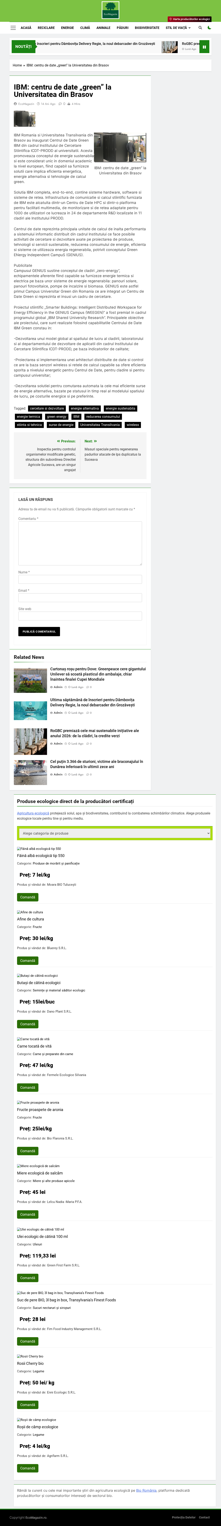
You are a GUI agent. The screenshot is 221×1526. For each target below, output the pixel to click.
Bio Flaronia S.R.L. (60, 1138)
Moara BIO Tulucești (61, 885)
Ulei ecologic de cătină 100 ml (42, 1236)
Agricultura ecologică (33, 813)
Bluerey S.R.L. (57, 948)
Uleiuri (37, 1244)
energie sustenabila (120, 408)
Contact (204, 1517)
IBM (76, 417)
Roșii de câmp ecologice (37, 1427)
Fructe (37, 927)
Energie (67, 28)
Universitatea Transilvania (100, 425)
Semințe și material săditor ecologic (59, 990)
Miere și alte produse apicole (54, 1181)
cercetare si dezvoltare (47, 408)
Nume (24, 572)
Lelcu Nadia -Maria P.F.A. (64, 1202)
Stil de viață (176, 28)
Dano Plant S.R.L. (59, 1011)
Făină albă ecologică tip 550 (41, 855)
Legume (38, 1371)
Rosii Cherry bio (30, 1363)
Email (23, 591)
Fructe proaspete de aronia (40, 1109)
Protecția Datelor (184, 1517)
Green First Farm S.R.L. (63, 1265)
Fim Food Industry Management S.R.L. (74, 1329)
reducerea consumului (103, 417)
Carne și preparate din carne (53, 1054)
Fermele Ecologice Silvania (66, 1075)
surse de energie (61, 425)
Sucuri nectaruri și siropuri (52, 1308)
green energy (56, 417)
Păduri (122, 28)
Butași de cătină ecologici (38, 982)
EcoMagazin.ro (35, 1517)
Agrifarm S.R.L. (58, 1456)
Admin (58, 687)
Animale (103, 28)
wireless (133, 425)
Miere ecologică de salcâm (40, 1173)
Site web (24, 609)
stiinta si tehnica (29, 425)
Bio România (146, 1490)
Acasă (26, 28)
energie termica (28, 417)
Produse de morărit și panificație (56, 863)
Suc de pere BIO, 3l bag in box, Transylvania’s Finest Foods (66, 1300)
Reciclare (46, 28)
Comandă (27, 897)
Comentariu (28, 519)
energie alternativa (85, 408)
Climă (85, 28)
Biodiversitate (147, 28)
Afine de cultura (30, 919)
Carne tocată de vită (34, 1046)
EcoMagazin (26, 104)
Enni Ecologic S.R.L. (61, 1392)
